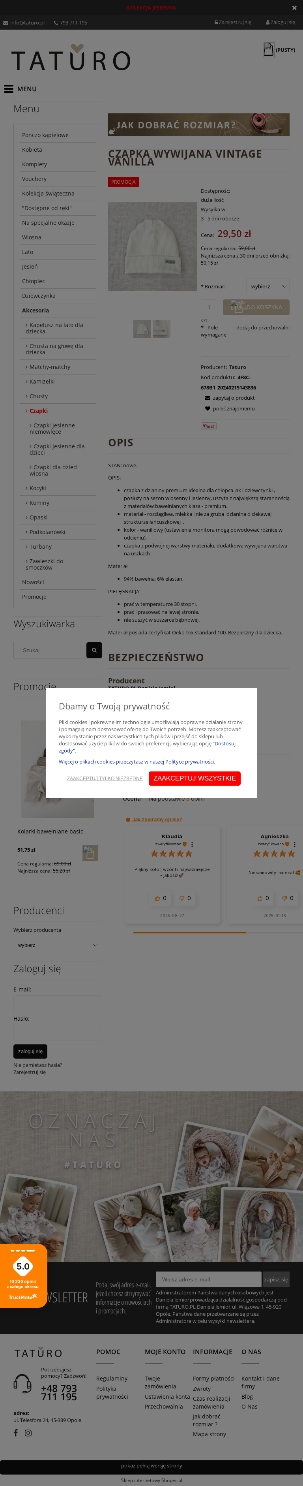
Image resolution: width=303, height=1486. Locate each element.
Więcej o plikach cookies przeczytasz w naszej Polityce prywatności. (137, 761)
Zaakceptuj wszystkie (194, 778)
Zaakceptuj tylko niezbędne (105, 778)
